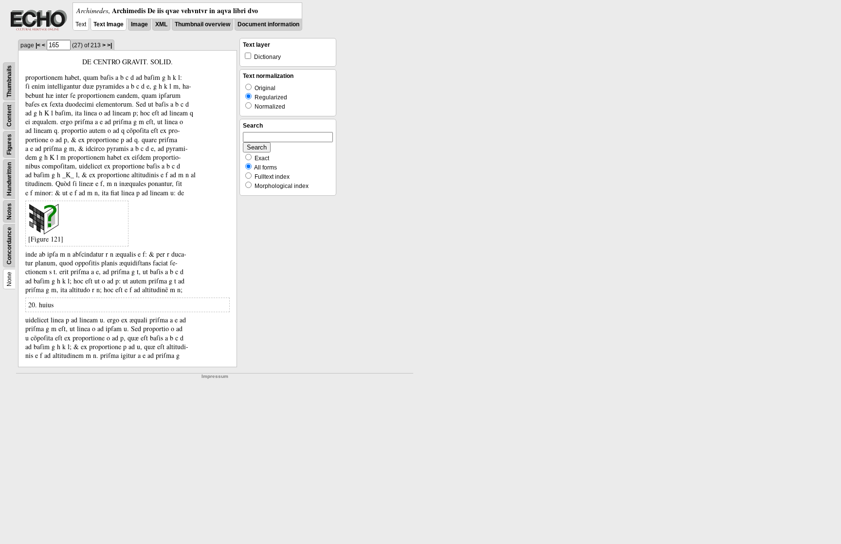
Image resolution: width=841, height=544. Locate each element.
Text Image (108, 24)
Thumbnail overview (202, 24)
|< (38, 45)
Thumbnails (9, 81)
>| (109, 45)
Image (139, 24)
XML (161, 24)
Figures (9, 144)
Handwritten (9, 179)
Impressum (214, 376)
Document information (268, 24)
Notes (9, 211)
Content (9, 116)
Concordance (9, 245)
